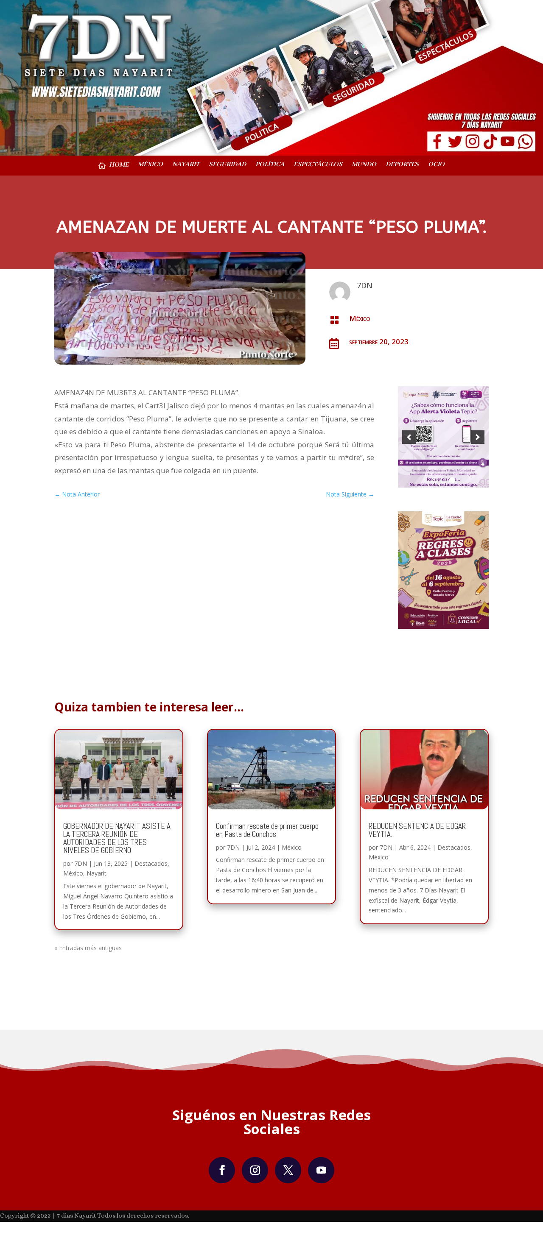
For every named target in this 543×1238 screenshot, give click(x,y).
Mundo (364, 165)
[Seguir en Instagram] (255, 1173)
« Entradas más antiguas (88, 951)
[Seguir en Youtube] (321, 1173)
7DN (80, 866)
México (150, 165)
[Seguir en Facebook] (222, 1173)
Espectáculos (318, 165)
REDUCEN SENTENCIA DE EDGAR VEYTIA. (417, 832)
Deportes (402, 165)
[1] (434, 483)
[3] (452, 483)
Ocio (436, 165)
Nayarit (185, 165)
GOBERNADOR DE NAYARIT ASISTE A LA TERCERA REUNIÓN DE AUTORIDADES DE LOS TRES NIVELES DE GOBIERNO (117, 840)
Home (119, 165)
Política (269, 165)
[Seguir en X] (288, 1173)
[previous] (409, 438)
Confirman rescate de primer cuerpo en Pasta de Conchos (267, 832)
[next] (477, 438)
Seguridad (227, 165)
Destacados (151, 866)
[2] (443, 483)
